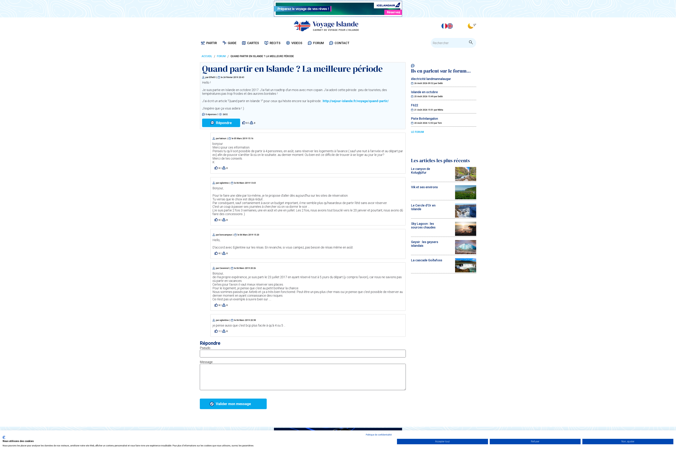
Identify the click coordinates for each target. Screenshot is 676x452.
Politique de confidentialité (379, 435)
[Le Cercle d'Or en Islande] (465, 216)
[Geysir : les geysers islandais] (465, 253)
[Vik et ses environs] (465, 198)
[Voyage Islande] (326, 26)
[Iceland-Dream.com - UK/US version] (450, 26)
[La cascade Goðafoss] (465, 271)
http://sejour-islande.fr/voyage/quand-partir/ (356, 101)
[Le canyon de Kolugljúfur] (465, 180)
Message (206, 362)
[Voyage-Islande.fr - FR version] (444, 26)
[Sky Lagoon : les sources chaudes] (465, 235)
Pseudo (205, 348)
